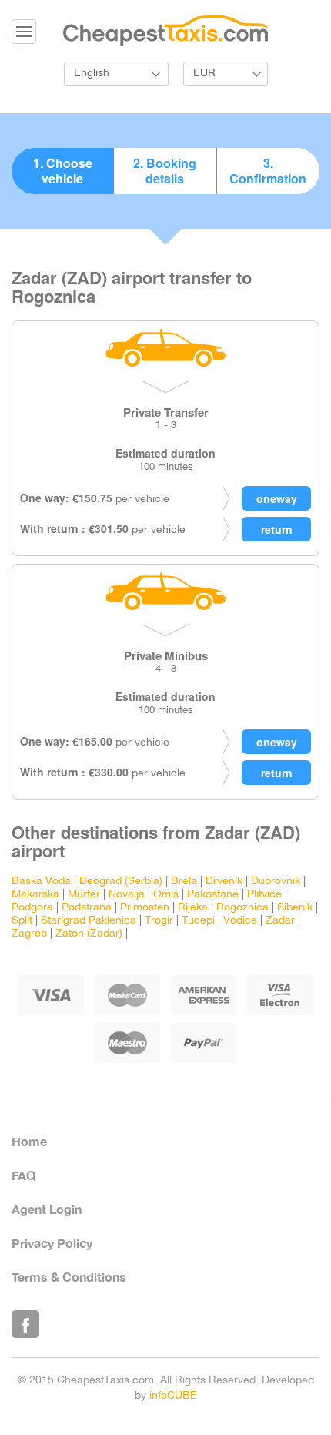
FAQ (23, 1175)
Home (29, 1141)
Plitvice (264, 895)
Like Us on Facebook (25, 1324)
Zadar (280, 921)
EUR (204, 74)
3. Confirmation (267, 170)
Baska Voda (41, 882)
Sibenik (295, 908)
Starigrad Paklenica (88, 921)
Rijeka (193, 908)
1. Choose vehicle (62, 170)
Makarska (35, 895)
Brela (184, 882)
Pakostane (213, 895)
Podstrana (87, 908)
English (91, 74)
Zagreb (29, 934)
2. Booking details (164, 170)
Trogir (159, 921)
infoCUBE (173, 1396)
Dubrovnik (275, 882)
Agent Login (47, 1209)
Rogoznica (242, 908)
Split (22, 921)
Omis (166, 895)
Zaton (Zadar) (88, 934)
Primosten (144, 908)
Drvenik (224, 882)
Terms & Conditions (69, 1276)
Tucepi (198, 921)
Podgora (32, 908)
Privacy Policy (52, 1243)
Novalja (127, 895)
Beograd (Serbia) (120, 882)
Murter (84, 895)
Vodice (240, 921)
